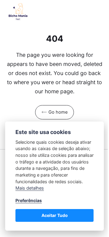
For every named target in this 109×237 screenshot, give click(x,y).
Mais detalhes (29, 188)
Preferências (28, 200)
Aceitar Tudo (54, 215)
